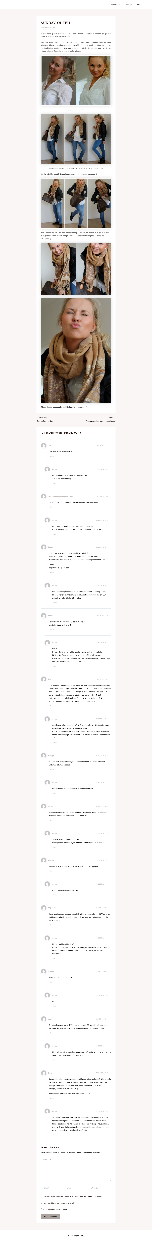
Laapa (50, 547)
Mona (54, 469)
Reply (52, 456)
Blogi (139, 4)
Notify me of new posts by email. (55, 1209)
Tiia (49, 446)
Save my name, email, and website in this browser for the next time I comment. (73, 1197)
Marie (50, 679)
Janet (50, 1019)
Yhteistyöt (129, 4)
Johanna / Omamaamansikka (60, 496)
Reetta (51, 860)
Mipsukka (52, 908)
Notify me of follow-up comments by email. (58, 1203)
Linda (50, 616)
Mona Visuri (116, 4)
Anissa (51, 971)
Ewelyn (51, 755)
